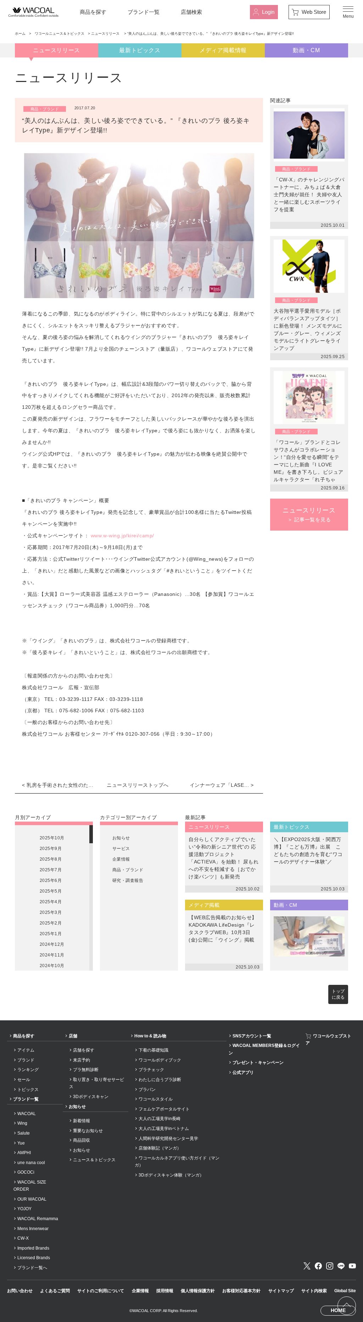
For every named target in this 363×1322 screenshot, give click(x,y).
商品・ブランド (127, 869)
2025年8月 (51, 859)
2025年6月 (51, 880)
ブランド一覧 (144, 12)
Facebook (318, 1265)
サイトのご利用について (100, 1290)
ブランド (25, 1060)
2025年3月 (51, 912)
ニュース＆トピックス (94, 1159)
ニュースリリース (106, 33)
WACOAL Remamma (37, 1218)
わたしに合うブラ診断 (160, 1079)
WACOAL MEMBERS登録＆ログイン (264, 1049)
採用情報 (164, 1290)
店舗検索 (191, 12)
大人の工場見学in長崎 (159, 1118)
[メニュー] (348, 12)
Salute (23, 1133)
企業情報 (121, 859)
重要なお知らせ (88, 1130)
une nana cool (31, 1162)
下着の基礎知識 (153, 1050)
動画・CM (306, 50)
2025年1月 (51, 933)
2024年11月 (52, 955)
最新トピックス (139, 50)
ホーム (20, 33)
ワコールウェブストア (328, 1039)
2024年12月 (52, 944)
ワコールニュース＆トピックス (59, 33)
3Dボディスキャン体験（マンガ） (171, 1175)
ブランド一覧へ (32, 1267)
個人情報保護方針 (198, 1290)
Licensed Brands (33, 1257)
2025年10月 (52, 837)
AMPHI (24, 1152)
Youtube (352, 1265)
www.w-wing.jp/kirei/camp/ (122, 535)
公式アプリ (243, 1072)
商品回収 (81, 1140)
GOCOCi (25, 1172)
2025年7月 (51, 869)
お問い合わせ (20, 1290)
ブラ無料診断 (86, 1069)
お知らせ (121, 837)
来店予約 (81, 1060)
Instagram (329, 1265)
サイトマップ (281, 1290)
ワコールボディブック (160, 1060)
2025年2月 (51, 923)
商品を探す (93, 12)
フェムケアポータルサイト (164, 1109)
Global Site (345, 1290)
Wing (22, 1123)
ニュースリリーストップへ (138, 785)
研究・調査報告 (127, 880)
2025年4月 (51, 901)
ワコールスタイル (156, 1099)
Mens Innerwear (33, 1228)
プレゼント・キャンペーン (258, 1062)
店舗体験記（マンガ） (160, 1148)
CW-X (23, 1238)
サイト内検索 (314, 1290)
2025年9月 (51, 848)
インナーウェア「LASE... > (222, 785)
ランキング (28, 1069)
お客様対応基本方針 (241, 1290)
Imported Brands (33, 1248)
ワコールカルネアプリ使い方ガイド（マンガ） (177, 1162)
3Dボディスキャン (90, 1096)
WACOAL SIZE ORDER (29, 1186)
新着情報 (81, 1120)
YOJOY (24, 1208)
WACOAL (26, 1113)
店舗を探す (83, 1050)
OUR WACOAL (31, 1199)
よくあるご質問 (55, 1290)
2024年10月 (52, 965)
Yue (21, 1143)
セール (23, 1079)
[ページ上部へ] (346, 1305)
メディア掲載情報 (223, 50)
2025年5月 (51, 891)
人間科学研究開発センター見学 (168, 1138)
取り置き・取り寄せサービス (96, 1083)
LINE (341, 1265)
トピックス (28, 1089)
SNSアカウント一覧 (252, 1035)
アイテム (25, 1050)
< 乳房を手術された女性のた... (58, 785)
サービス (121, 848)
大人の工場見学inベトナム (164, 1128)
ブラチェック (151, 1069)
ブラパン (147, 1089)
